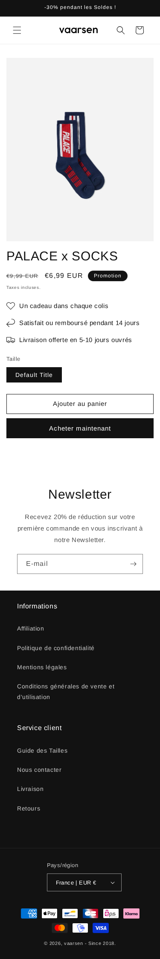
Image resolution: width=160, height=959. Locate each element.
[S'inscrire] (133, 564)
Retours (28, 808)
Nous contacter (39, 769)
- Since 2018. (100, 943)
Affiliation (30, 628)
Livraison (30, 788)
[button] (17, 30)
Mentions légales (42, 667)
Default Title (34, 374)
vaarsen (73, 943)
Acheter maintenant (80, 428)
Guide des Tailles (42, 750)
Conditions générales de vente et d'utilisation (65, 691)
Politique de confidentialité (56, 648)
